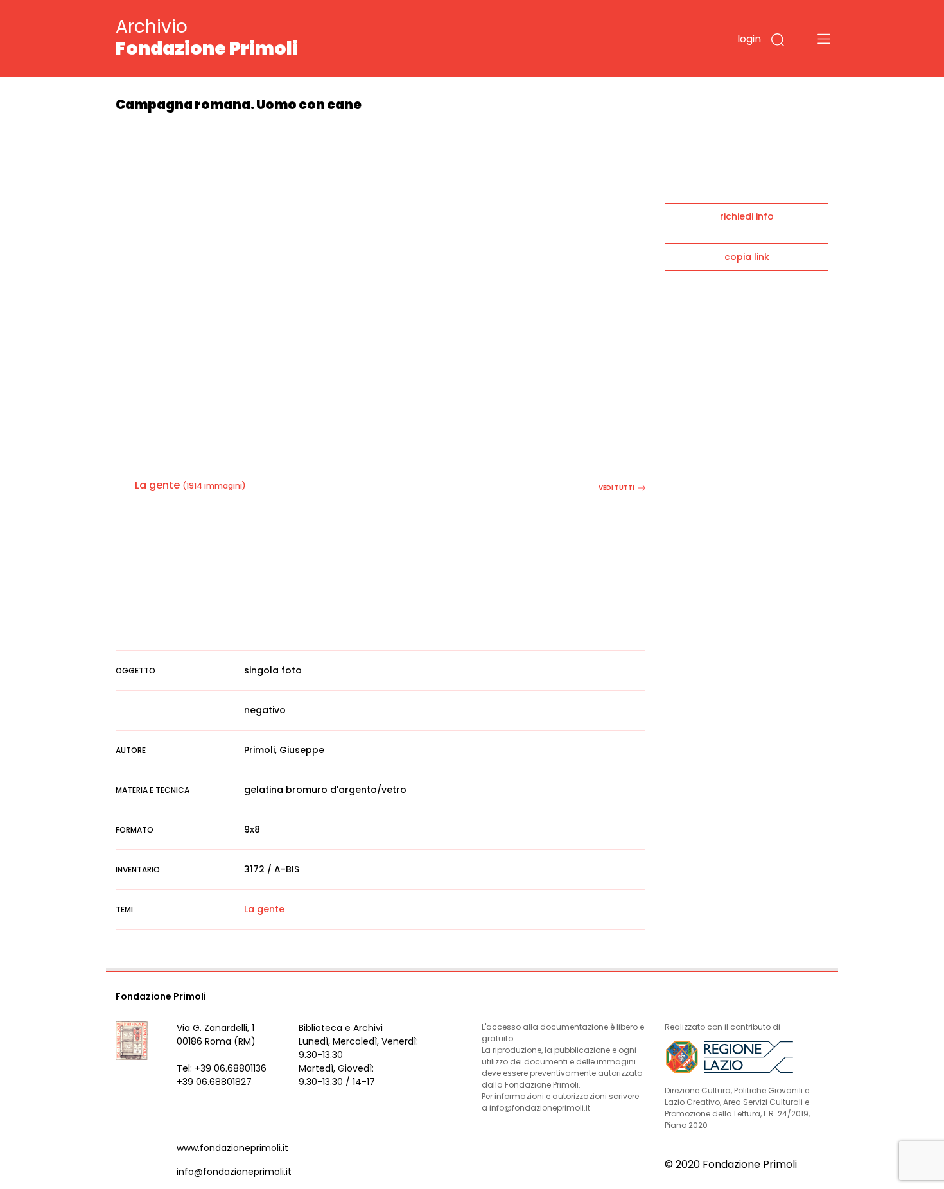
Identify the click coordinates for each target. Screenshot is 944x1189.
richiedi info (747, 216)
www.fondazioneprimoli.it (232, 1147)
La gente (157, 485)
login (749, 38)
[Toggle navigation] (824, 38)
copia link (746, 256)
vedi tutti (616, 487)
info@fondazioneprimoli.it (234, 1171)
